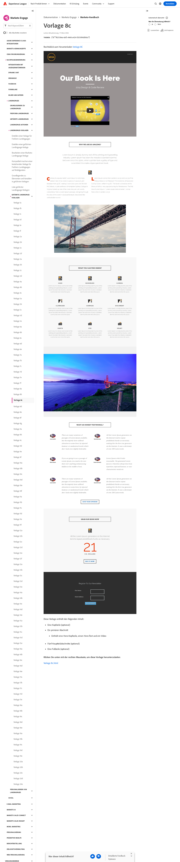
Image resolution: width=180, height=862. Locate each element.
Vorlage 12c (18, 541)
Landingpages (13, 101)
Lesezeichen (155, 30)
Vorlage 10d (18, 479)
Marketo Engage (69, 17)
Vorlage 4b (18, 287)
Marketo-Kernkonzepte (16, 49)
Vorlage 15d (18, 637)
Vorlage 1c (17, 214)
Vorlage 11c (18, 508)
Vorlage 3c (18, 270)
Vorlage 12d (18, 547)
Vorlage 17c (18, 688)
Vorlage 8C (78, 46)
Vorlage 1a (17, 202)
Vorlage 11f (18, 525)
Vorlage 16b (18, 654)
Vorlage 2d (18, 253)
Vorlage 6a (18, 326)
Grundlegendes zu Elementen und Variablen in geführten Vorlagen (22, 178)
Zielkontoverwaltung (16, 849)
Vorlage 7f (17, 383)
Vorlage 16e (18, 671)
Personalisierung (14, 832)
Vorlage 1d (17, 219)
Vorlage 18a (18, 705)
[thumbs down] (98, 856)
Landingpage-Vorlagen (19, 130)
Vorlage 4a (18, 281)
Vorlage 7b (18, 360)
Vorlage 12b (18, 536)
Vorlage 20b (18, 767)
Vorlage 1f (17, 231)
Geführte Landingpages (19, 119)
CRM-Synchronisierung (16, 54)
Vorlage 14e (18, 615)
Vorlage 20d (18, 778)
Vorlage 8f (17, 417)
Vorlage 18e (18, 727)
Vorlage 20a (18, 761)
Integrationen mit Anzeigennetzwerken (16, 66)
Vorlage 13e (18, 587)
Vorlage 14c (18, 603)
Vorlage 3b (18, 264)
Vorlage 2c (18, 247)
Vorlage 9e (18, 451)
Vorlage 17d (18, 694)
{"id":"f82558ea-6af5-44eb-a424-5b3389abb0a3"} (70, 37)
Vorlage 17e (18, 699)
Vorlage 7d (18, 371)
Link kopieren (168, 30)
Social (11, 798)
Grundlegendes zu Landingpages (17, 107)
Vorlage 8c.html (51, 663)
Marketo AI (11, 810)
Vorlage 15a (18, 620)
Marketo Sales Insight (16, 821)
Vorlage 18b (18, 711)
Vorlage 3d (18, 276)
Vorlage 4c (18, 293)
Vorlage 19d (18, 750)
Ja (152, 24)
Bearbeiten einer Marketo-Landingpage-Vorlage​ (22, 154)
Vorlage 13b (18, 570)
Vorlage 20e (18, 784)
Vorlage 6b (18, 332)
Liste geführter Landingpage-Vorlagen (20, 188)
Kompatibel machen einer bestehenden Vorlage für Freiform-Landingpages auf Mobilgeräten (22, 165)
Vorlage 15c (18, 632)
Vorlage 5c (18, 309)
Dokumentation (51, 17)
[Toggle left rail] (33, 11)
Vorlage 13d (18, 581)
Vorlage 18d (18, 722)
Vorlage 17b (18, 682)
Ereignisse (12, 78)
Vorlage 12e (18, 553)
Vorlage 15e (18, 643)
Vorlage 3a (18, 259)
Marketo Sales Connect (16, 815)
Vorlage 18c (18, 716)
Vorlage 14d (18, 609)
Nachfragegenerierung (16, 60)
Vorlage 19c (18, 744)
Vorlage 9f (17, 457)
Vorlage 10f (18, 491)
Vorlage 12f (18, 558)
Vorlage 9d (18, 446)
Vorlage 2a (18, 236)
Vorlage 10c (18, 474)
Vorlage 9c (18, 440)
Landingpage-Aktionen (19, 125)
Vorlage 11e (18, 519)
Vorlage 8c (18, 400)
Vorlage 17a (18, 677)
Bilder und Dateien (15, 95)
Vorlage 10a (18, 463)
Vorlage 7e (18, 377)
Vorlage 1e (17, 225)
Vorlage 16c (18, 660)
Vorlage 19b (18, 739)
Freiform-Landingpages (19, 113)
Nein (159, 24)
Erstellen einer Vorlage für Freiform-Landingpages (22, 137)
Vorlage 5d (18, 315)
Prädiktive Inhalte (14, 838)
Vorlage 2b (18, 242)
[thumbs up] (92, 856)
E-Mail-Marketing (14, 804)
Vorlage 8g (18, 423)
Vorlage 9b (18, 434)
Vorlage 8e (18, 412)
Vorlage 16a (18, 649)
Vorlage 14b (18, 598)
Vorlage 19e (18, 756)
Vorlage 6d (18, 343)
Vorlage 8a (18, 388)
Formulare (12, 89)
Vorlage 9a (18, 429)
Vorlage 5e (18, 321)
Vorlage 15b (18, 626)
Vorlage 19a (18, 733)
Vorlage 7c (18, 366)
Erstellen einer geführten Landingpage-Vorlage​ (21, 146)
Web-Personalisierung (16, 855)
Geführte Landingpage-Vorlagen (21, 196)
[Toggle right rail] (147, 11)
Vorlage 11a (18, 496)
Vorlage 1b (17, 208)
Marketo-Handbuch (89, 17)
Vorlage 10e (18, 485)
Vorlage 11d (18, 513)
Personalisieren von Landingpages (18, 790)
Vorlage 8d (18, 406)
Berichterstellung (14, 844)
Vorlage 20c (18, 773)
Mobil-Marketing (13, 827)
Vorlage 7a (18, 355)
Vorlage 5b (18, 304)
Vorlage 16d (18, 665)
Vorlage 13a (18, 564)
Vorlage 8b (18, 394)
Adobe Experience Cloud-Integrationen (16, 42)
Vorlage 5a (18, 298)
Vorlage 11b (18, 502)
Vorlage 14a (18, 592)
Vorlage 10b (18, 468)
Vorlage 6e (18, 349)
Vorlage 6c (18, 338)
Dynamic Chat (13, 73)
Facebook (12, 84)
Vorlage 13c (18, 575)
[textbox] (17, 25)
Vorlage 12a (18, 530)
